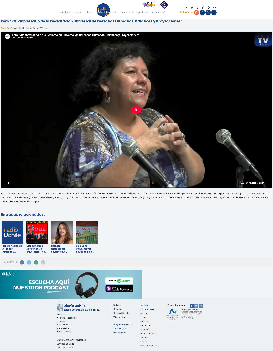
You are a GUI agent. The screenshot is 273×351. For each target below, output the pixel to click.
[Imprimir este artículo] (43, 262)
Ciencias (144, 317)
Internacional (126, 12)
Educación (145, 325)
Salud (143, 342)
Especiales (141, 12)
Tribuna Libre (119, 317)
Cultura (88, 12)
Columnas (118, 309)
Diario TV (5, 28)
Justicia (144, 338)
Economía (145, 329)
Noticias (64, 12)
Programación (159, 12)
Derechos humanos (149, 346)
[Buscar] (208, 12)
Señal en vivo (119, 328)
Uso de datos (119, 332)
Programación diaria (122, 324)
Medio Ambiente (147, 334)
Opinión (99, 12)
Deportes (111, 12)
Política (77, 12)
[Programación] (202, 12)
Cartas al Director (121, 313)
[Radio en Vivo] (196, 12)
